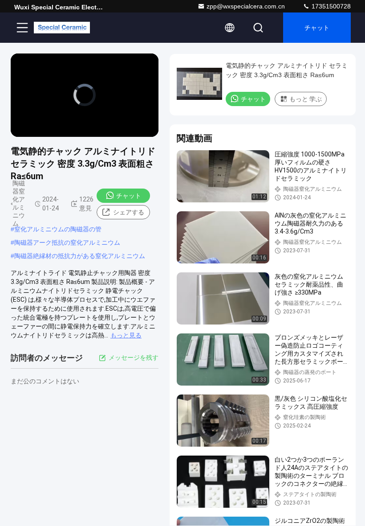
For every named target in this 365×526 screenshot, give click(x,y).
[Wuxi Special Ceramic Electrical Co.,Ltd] (62, 27)
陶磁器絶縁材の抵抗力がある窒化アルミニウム (79, 255)
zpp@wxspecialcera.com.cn (246, 6)
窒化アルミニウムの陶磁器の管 (57, 229)
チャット (316, 27)
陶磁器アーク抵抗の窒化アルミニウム (67, 242)
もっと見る (126, 335)
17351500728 (330, 6)
